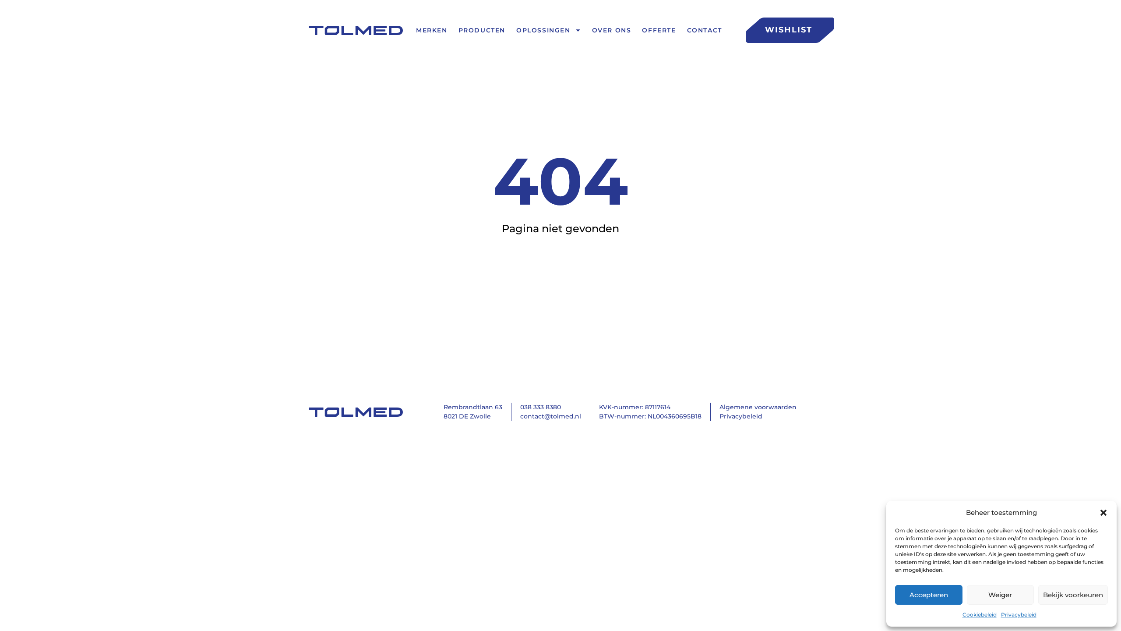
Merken (432, 30)
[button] (1103, 512)
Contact (704, 30)
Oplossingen (543, 30)
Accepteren (928, 595)
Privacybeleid (1018, 614)
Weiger (1000, 595)
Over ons (611, 30)
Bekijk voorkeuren (1073, 595)
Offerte (659, 30)
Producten (481, 30)
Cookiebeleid (979, 614)
